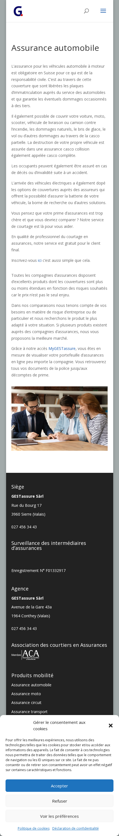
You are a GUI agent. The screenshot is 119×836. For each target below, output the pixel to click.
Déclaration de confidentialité (75, 828)
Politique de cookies (34, 828)
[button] (110, 725)
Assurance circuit (26, 702)
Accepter (59, 785)
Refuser (59, 801)
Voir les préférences (59, 816)
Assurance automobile (31, 684)
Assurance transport (29, 711)
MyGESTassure (62, 348)
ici (40, 260)
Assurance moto (26, 693)
